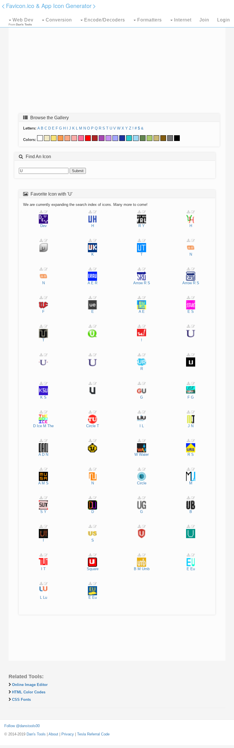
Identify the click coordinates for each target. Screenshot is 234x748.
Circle (91, 426)
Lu (45, 597)
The (50, 426)
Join (204, 19)
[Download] (41, 212)
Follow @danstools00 (22, 726)
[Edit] (46, 212)
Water (144, 454)
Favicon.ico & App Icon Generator (49, 5)
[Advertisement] (117, 68)
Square (92, 569)
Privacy (67, 734)
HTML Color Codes (28, 692)
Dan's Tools (36, 734)
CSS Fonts (21, 699)
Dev (43, 226)
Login (223, 19)
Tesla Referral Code (93, 734)
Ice (39, 426)
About (53, 734)
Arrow (138, 283)
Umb (146, 569)
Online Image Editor (30, 685)
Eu (192, 569)
